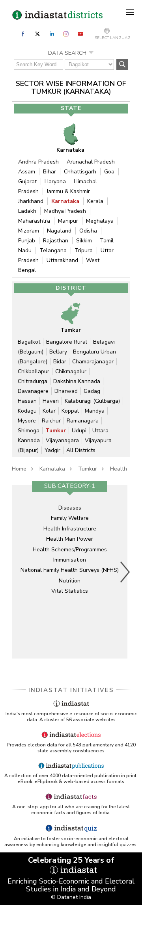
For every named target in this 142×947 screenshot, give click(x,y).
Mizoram (28, 230)
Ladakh (27, 211)
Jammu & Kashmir (68, 191)
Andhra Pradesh (38, 162)
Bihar (49, 171)
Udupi (79, 430)
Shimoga (28, 430)
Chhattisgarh (80, 171)
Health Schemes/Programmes (70, 549)
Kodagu (27, 411)
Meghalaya (100, 221)
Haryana (55, 181)
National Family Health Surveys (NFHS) (70, 570)
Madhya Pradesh (65, 211)
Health (118, 469)
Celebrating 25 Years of (71, 860)
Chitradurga (32, 381)
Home (19, 469)
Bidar (59, 361)
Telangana (53, 250)
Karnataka (65, 201)
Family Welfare (70, 518)
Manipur (68, 221)
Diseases (69, 508)
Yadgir (52, 450)
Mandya (95, 411)
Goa (109, 171)
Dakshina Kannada (76, 381)
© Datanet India (71, 897)
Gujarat (27, 181)
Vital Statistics (69, 591)
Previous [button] (18, 572)
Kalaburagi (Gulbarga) (92, 401)
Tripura (84, 250)
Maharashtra (34, 221)
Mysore (27, 420)
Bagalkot (29, 342)
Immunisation (69, 560)
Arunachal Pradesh (91, 162)
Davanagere (33, 391)
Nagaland (59, 230)
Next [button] (125, 572)
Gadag (92, 391)
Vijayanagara (62, 440)
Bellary (58, 351)
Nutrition (69, 580)
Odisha (88, 230)
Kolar (49, 411)
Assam (26, 171)
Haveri (51, 401)
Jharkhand (30, 201)
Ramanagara (83, 420)
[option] (69, 572)
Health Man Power (69, 539)
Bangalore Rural (66, 342)
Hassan (27, 401)
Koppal (70, 411)
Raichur (51, 420)
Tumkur (55, 430)
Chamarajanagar (93, 361)
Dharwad (66, 391)
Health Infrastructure (69, 528)
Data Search (67, 53)
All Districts (80, 450)
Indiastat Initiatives (71, 690)
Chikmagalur (70, 371)
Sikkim (84, 240)
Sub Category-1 (69, 486)
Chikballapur (33, 371)
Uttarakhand (62, 260)
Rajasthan (55, 240)
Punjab (26, 240)
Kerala (95, 201)
